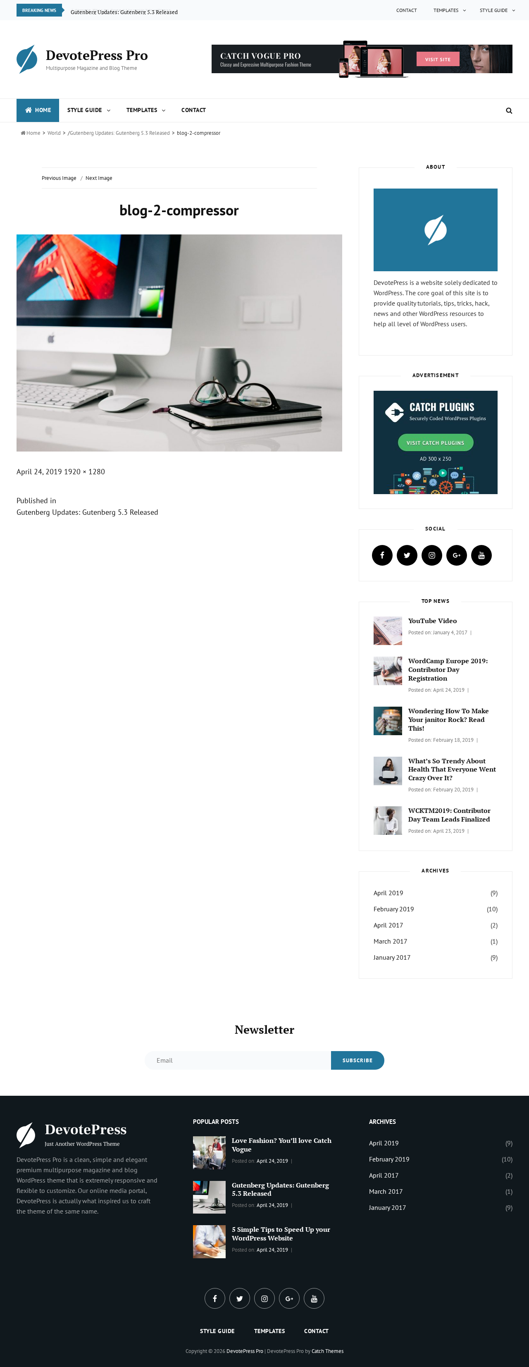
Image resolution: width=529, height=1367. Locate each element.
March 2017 (390, 941)
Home (43, 110)
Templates (446, 10)
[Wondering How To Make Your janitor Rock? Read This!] (388, 720)
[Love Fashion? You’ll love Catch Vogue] (209, 1152)
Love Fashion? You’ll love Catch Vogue (281, 1145)
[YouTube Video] (388, 630)
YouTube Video (432, 620)
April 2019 (388, 893)
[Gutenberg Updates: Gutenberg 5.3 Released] (209, 1196)
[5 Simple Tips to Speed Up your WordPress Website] (209, 1241)
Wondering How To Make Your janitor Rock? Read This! (448, 719)
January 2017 (392, 957)
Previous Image (59, 178)
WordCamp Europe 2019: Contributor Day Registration (448, 669)
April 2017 (388, 925)
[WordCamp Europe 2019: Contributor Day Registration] (388, 670)
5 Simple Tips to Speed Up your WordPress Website (281, 1234)
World (54, 132)
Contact (406, 10)
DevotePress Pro (97, 55)
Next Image (99, 178)
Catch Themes (327, 1351)
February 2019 (394, 909)
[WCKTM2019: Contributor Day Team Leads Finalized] (388, 820)
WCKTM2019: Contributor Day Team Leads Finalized (449, 815)
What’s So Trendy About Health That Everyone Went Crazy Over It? (452, 769)
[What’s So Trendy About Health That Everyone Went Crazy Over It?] (388, 770)
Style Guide (494, 10)
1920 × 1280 (84, 471)
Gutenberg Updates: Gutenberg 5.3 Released (120, 132)
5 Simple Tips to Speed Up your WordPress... (123, 10)
